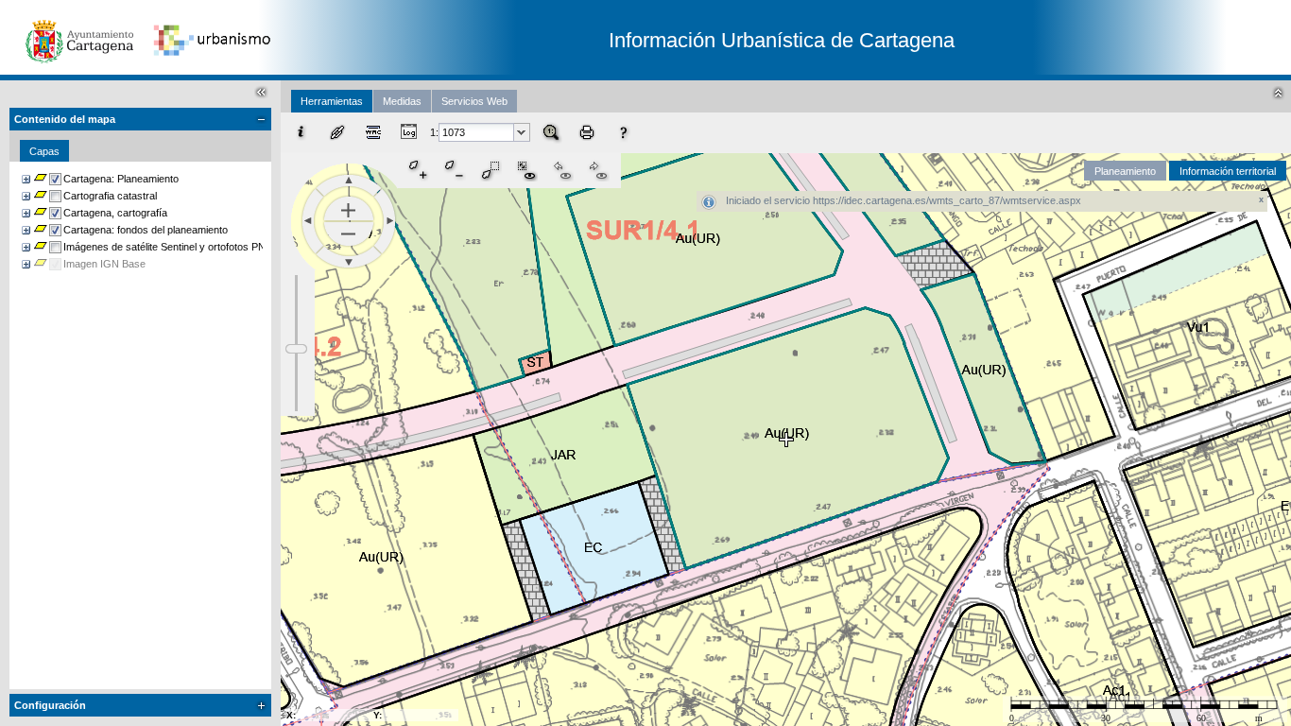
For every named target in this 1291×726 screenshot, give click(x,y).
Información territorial (1227, 171)
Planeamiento (1125, 171)
